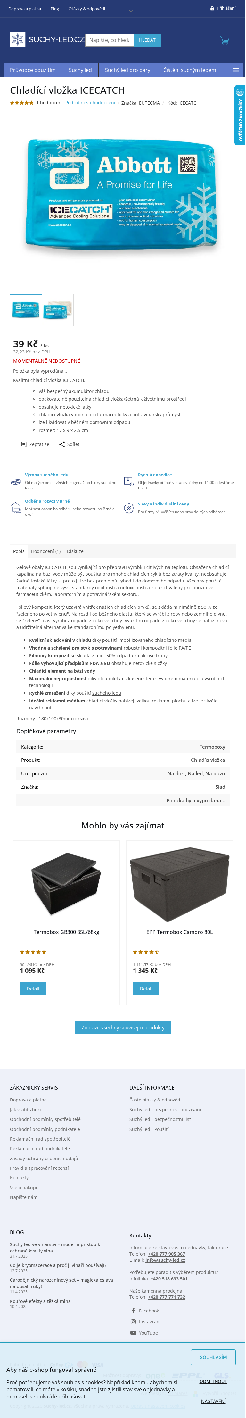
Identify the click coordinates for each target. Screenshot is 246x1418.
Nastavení (213, 1401)
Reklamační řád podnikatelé (40, 1148)
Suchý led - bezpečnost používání (165, 1110)
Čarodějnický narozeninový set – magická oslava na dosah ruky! (61, 1283)
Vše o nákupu (24, 1187)
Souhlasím (213, 1357)
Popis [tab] (19, 551)
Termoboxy (212, 746)
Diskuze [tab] (75, 551)
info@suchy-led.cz (165, 1260)
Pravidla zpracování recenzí (39, 1168)
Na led (195, 773)
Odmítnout (213, 1381)
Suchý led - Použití (149, 1129)
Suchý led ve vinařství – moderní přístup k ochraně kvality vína (55, 1247)
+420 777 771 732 (166, 1297)
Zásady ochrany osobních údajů (44, 1158)
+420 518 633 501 (169, 1279)
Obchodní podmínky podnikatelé (45, 1129)
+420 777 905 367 (166, 1254)
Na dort (176, 773)
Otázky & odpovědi (87, 9)
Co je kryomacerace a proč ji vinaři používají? (58, 1265)
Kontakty (19, 1178)
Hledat (147, 40)
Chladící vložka (208, 760)
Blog (55, 9)
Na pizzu (215, 773)
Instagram (150, 1322)
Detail (33, 988)
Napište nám (23, 1197)
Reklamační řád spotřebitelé (40, 1139)
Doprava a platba (24, 9)
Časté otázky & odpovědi (155, 1100)
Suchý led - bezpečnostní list (160, 1119)
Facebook (149, 1311)
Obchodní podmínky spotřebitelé (45, 1119)
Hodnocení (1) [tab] (46, 551)
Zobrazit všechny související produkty (123, 1027)
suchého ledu (106, 693)
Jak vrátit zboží (25, 1110)
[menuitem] (33, 70)
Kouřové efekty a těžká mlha (40, 1301)
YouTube (148, 1333)
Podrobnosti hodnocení (90, 102)
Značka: (140, 103)
